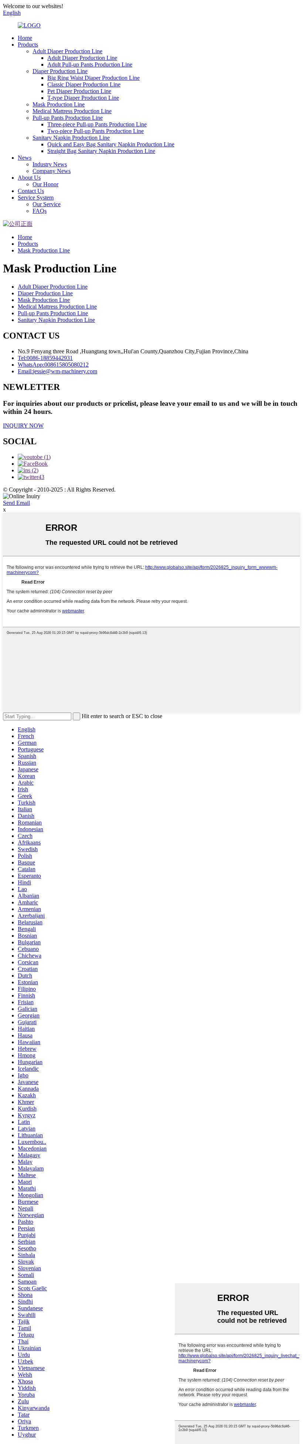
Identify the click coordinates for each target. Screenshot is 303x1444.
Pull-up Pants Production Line (68, 118)
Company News (52, 171)
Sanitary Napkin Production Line (71, 138)
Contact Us (31, 191)
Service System (36, 197)
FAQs (40, 211)
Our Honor (45, 184)
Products (28, 44)
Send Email (16, 503)
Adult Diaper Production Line (67, 51)
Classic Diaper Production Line (83, 84)
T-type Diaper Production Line (83, 98)
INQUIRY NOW (23, 425)
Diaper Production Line (60, 71)
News (24, 157)
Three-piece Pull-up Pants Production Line (97, 124)
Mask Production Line (59, 104)
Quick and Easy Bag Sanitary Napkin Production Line (110, 144)
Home (25, 38)
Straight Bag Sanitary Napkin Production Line (101, 151)
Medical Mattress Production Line (72, 111)
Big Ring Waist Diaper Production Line (93, 78)
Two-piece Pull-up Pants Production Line (95, 131)
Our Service (47, 204)
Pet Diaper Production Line (79, 91)
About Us (29, 177)
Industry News (50, 164)
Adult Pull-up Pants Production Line (89, 64)
